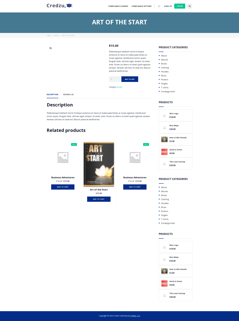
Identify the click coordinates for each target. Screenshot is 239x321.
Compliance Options (141, 6)
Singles (164, 83)
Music (163, 75)
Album (164, 55)
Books (56, 35)
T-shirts (164, 87)
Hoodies (165, 71)
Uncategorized (168, 91)
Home (49, 35)
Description (52, 94)
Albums (164, 59)
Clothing (165, 67)
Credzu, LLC (135, 316)
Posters (164, 79)
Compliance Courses (118, 6)
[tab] (52, 95)
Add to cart (130, 79)
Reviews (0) (68, 94)
